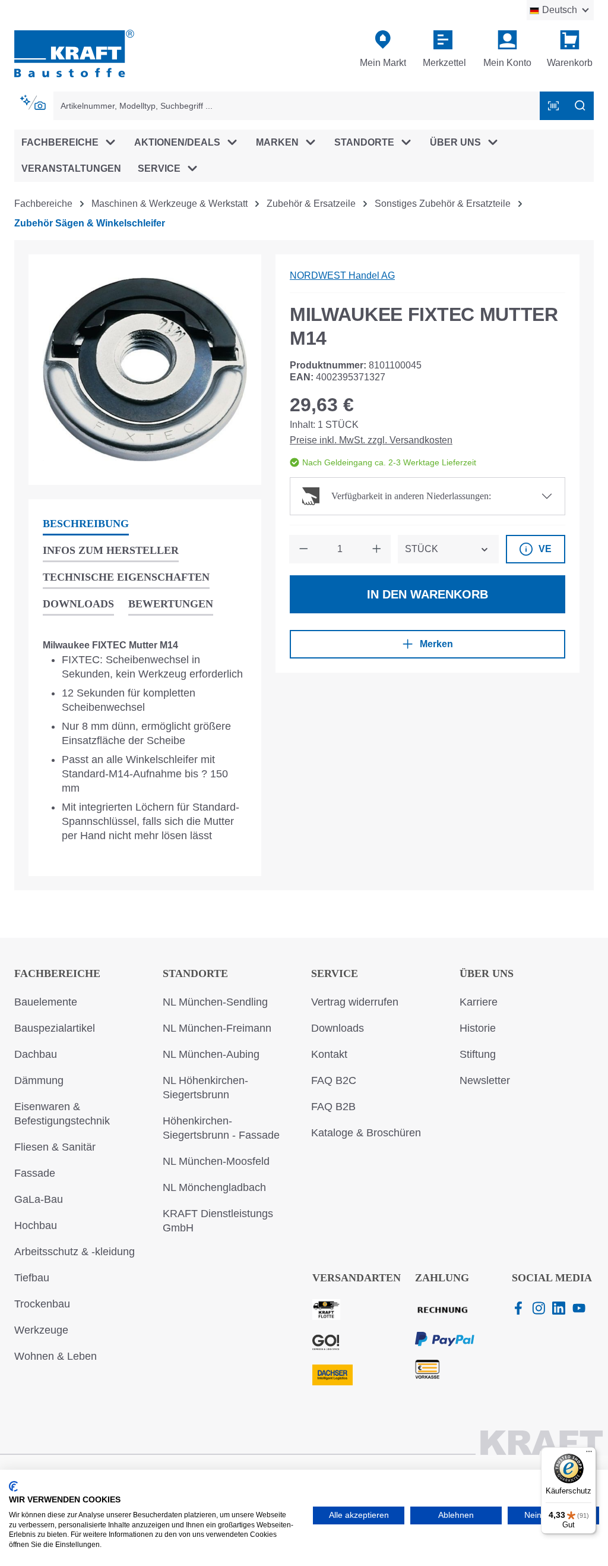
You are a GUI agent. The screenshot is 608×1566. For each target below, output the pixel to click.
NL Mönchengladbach (214, 1187)
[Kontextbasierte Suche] (33, 103)
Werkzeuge (41, 1330)
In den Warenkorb (427, 594)
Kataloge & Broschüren (366, 1133)
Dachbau (35, 1054)
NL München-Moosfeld (216, 1161)
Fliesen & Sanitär (55, 1147)
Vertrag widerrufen (354, 1002)
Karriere (479, 1002)
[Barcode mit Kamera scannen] (553, 106)
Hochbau (35, 1225)
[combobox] (296, 106)
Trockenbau (42, 1304)
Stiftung (478, 1054)
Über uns (487, 973)
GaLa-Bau (38, 1199)
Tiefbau (31, 1278)
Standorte (195, 973)
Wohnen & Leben (55, 1356)
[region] (145, 370)
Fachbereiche (57, 973)
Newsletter (485, 1080)
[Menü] (589, 1454)
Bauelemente (45, 1002)
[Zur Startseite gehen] (74, 53)
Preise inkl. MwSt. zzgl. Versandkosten (371, 440)
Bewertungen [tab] (170, 604)
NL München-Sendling (215, 1002)
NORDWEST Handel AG (342, 275)
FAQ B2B (333, 1107)
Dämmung (39, 1080)
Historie (478, 1028)
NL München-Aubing (211, 1054)
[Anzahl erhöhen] (376, 549)
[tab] (86, 524)
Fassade (34, 1173)
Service (334, 973)
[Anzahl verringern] (303, 549)
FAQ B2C (333, 1080)
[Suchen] (580, 106)
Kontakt (329, 1054)
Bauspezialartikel (54, 1028)
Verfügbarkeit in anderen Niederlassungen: (411, 496)
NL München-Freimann (217, 1028)
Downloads (337, 1028)
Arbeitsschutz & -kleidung (74, 1252)
